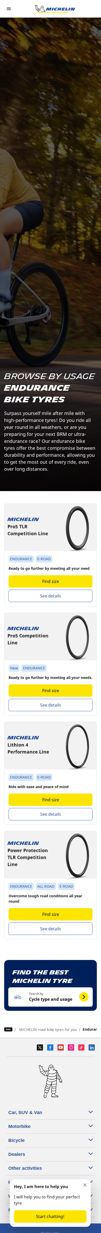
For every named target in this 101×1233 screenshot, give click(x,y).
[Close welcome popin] (85, 1185)
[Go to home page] (55, 8)
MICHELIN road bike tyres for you (48, 1029)
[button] (50, 997)
